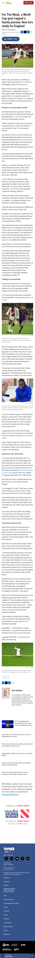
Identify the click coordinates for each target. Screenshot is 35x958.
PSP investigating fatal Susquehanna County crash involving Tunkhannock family (23, 723)
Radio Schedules (8, 926)
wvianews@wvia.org (10, 794)
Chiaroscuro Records (9, 888)
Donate (29, 3)
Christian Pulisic (27, 140)
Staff (5, 895)
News (5, 677)
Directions (6, 919)
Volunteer (6, 911)
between (23, 82)
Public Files (7, 934)
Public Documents (9, 891)
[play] (3, 956)
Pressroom (7, 881)
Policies (6, 915)
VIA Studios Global (9, 890)
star (24, 98)
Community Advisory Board (11, 903)
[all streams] (32, 955)
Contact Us (7, 878)
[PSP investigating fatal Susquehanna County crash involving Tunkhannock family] (7, 724)
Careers (6, 907)
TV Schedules (7, 922)
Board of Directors (9, 899)
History (6, 930)
